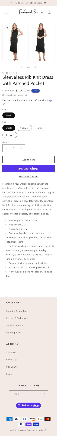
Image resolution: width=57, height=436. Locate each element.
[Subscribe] (44, 394)
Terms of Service (14, 325)
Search (9, 373)
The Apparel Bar (23, 430)
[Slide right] (35, 67)
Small (9, 127)
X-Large (10, 135)
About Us (11, 352)
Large (41, 128)
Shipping (5, 95)
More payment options (28, 176)
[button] (6, 12)
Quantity (6, 142)
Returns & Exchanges (17, 318)
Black (9, 115)
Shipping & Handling (16, 311)
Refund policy (13, 332)
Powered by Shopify (38, 430)
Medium (24, 127)
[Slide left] (21, 67)
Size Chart (11, 366)
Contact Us (12, 359)
